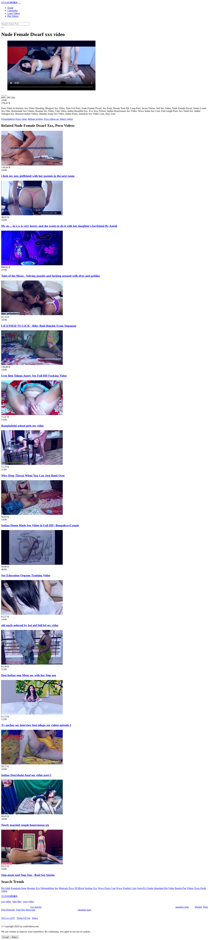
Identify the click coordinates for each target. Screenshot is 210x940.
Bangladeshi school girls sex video (22, 425)
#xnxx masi (21, 119)
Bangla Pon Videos (184, 888)
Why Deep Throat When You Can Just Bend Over (33, 475)
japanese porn (182, 907)
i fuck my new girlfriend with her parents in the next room (37, 176)
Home (10, 7)
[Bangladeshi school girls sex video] (32, 414)
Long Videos (13, 13)
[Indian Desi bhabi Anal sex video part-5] (32, 763)
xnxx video (28, 901)
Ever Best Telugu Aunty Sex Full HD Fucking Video (34, 375)
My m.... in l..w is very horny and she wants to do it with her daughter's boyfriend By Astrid (59, 226)
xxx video (6, 901)
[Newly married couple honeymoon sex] (32, 813)
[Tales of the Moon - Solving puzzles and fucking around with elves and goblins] (32, 264)
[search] (2, 27)
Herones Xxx (33, 888)
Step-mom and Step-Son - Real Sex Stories (28, 875)
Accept (5, 937)
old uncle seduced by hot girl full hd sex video (29, 625)
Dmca (35, 918)
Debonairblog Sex (49, 888)
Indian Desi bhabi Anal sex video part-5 (26, 775)
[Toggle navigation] (19, 3)
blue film (17, 901)
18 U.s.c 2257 (8, 918)
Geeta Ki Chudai (145, 888)
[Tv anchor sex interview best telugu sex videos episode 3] (32, 713)
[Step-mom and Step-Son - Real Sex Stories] (32, 863)
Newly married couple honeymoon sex (25, 825)
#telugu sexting (35, 119)
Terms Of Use (23, 918)
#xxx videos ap (51, 119)
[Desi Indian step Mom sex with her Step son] (32, 663)
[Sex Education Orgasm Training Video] (32, 564)
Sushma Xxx (91, 888)
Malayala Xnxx (66, 888)
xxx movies (36, 907)
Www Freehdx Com (126, 888)
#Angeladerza (8, 119)
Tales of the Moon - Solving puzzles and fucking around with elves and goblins (50, 275)
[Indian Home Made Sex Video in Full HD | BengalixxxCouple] (32, 514)
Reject (15, 937)
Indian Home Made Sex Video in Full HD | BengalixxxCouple (40, 525)
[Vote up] (2, 95)
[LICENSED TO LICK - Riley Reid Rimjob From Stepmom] (32, 314)
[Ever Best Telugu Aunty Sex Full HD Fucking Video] (32, 364)
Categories (12, 10)
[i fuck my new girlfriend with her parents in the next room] (32, 164)
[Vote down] (5, 95)
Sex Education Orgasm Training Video (25, 575)
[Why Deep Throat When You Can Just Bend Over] (32, 464)
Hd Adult (5, 888)
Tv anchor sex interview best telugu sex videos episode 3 (36, 725)
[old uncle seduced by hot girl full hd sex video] (32, 614)
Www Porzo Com (107, 888)
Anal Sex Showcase (25, 909)
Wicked (198, 907)
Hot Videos (12, 16)
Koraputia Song (18, 888)
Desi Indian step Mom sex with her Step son (28, 675)
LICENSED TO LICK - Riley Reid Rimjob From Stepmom (38, 325)
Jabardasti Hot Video (164, 888)
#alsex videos (66, 119)
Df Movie (79, 888)
